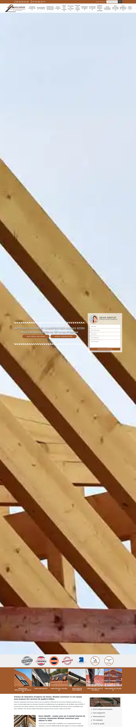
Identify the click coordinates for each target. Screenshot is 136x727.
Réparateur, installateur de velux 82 (50, 8)
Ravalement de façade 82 (84, 8)
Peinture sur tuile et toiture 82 (77, 8)
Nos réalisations (36, 336)
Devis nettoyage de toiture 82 (115, 8)
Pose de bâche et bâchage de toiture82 (100, 8)
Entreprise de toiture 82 (92, 8)
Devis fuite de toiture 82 (64, 8)
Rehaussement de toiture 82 (41, 8)
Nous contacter (63, 336)
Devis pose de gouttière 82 (71, 8)
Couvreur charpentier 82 (32, 8)
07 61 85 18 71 (39, 2)
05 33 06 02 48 (22, 2)
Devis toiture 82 (129, 8)
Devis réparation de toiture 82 (123, 8)
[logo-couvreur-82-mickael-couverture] (15, 8)
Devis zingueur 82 (58, 8)
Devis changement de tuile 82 (107, 8)
